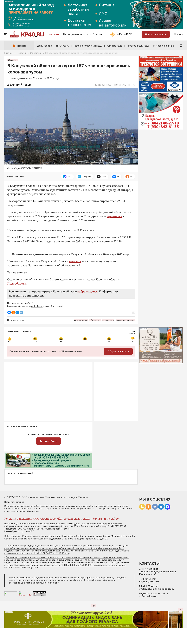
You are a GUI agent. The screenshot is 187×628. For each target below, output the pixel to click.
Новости (53, 34)
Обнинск (14, 36)
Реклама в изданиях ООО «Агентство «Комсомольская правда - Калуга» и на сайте (61, 519)
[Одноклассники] (13, 312)
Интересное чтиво (163, 45)
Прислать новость (155, 34)
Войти (180, 34)
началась (75, 261)
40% (35, 341)
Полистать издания (14, 502)
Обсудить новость (118, 351)
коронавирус (81, 320)
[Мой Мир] (17, 312)
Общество (35, 53)
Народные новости (75, 34)
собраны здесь (87, 291)
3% (61, 341)
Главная (8, 53)
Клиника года (114, 45)
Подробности (16, 284)
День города (44, 45)
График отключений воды (87, 45)
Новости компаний (20, 473)
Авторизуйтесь (48, 441)
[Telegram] (21, 312)
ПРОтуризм (62, 45)
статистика (108, 320)
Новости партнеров (81, 577)
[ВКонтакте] (9, 312)
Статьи (97, 34)
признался (114, 216)
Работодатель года (138, 45)
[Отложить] (129, 85)
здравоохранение (125, 320)
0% (9, 341)
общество (95, 320)
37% (85, 341)
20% (132, 341)
